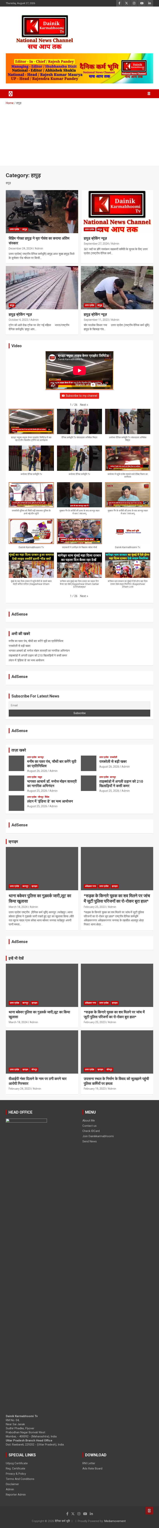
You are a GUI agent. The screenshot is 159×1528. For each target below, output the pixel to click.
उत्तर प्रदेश (14, 229)
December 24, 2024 (21, 248)
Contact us (89, 1126)
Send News (89, 1141)
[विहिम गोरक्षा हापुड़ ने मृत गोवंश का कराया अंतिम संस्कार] (42, 211)
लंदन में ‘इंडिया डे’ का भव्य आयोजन (26, 660)
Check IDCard (91, 1131)
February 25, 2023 (95, 906)
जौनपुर (40, 797)
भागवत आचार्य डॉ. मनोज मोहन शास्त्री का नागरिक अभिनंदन (39, 650)
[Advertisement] (79, 134)
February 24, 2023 (20, 1088)
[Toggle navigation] (11, 93)
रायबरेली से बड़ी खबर (19, 646)
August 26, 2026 (37, 770)
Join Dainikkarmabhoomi (98, 1136)
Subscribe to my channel (81, 395)
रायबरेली (113, 757)
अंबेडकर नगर (90, 886)
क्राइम (13, 841)
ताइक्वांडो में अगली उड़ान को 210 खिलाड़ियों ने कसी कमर (38, 655)
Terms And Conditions (20, 1479)
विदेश (47, 797)
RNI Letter (88, 1463)
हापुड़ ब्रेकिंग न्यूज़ (20, 314)
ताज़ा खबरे (18, 750)
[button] (84, 405)
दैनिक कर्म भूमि (62, 1521)
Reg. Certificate (15, 1468)
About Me (88, 1120)
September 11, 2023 (96, 319)
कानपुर (41, 757)
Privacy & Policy (16, 1473)
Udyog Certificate (17, 1463)
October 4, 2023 (18, 319)
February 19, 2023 (95, 1088)
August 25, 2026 (37, 790)
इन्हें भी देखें (16, 958)
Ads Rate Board (92, 1468)
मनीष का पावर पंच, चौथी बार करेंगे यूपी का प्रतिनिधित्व (36, 641)
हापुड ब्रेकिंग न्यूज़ (95, 238)
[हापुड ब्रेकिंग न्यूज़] (117, 211)
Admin (39, 248)
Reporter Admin (16, 1494)
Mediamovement (115, 1521)
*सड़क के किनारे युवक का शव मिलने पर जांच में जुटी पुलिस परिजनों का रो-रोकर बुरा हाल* (114, 1014)
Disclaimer (12, 1484)
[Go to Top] (149, 1510)
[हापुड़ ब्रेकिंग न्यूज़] (42, 288)
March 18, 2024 (18, 906)
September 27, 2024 (96, 243)
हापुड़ (24, 229)
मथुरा (40, 777)
